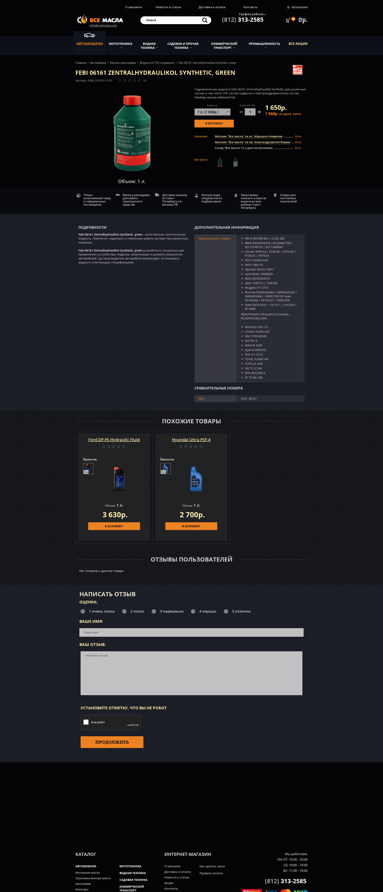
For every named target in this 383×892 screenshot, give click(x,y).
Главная (80, 62)
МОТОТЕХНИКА (130, 866)
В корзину (214, 123)
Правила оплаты (211, 873)
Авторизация (299, 7)
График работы (251, 14)
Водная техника (148, 46)
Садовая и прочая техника (182, 46)
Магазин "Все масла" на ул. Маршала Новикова (248, 136)
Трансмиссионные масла (93, 878)
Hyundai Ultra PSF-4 (191, 439)
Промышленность (264, 44)
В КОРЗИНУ (114, 526)
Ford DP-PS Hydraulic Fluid (114, 439)
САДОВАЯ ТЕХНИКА (133, 880)
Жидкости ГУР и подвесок (157, 62)
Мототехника (120, 44)
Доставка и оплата (212, 7)
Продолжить (112, 742)
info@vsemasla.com (103, 25)
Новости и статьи (168, 7)
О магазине (133, 7)
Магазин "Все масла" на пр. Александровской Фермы (252, 142)
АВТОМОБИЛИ (85, 866)
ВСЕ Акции (298, 44)
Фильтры (81, 889)
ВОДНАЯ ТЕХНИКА (132, 873)
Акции (168, 883)
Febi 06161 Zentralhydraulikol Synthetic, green (207, 62)
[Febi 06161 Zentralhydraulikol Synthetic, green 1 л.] (132, 133)
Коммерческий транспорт (224, 46)
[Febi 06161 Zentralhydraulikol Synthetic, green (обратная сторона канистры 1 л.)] (235, 163)
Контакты (251, 7)
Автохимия (83, 884)
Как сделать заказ (212, 866)
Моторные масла (87, 872)
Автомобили (89, 43)
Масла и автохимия (123, 62)
